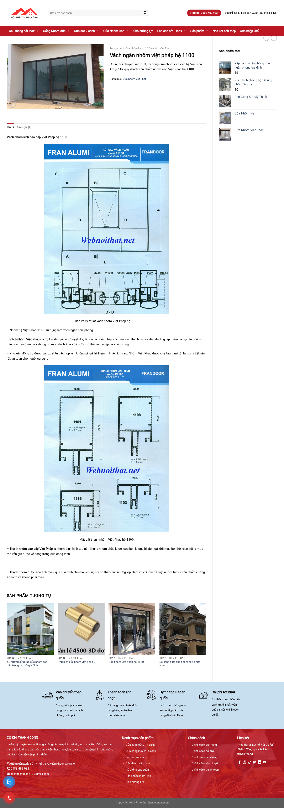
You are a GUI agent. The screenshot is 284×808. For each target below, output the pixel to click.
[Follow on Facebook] (239, 762)
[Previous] (7, 639)
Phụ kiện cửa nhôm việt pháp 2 (76, 661)
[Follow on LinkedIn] (259, 762)
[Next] (206, 639)
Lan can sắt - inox (169, 31)
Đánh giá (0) (24, 127)
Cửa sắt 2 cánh (84, 31)
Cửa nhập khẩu (250, 31)
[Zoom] (12, 104)
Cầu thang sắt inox (22, 31)
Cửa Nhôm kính (113, 31)
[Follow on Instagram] (244, 762)
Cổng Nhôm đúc (54, 31)
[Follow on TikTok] (249, 762)
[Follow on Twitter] (254, 762)
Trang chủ (116, 48)
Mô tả (10, 127)
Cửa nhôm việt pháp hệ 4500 (126, 661)
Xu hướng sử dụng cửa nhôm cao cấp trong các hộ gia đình (27, 663)
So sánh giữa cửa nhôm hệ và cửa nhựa (179, 663)
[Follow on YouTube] (264, 762)
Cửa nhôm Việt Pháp (159, 48)
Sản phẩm (197, 31)
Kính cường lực (143, 31)
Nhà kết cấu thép (224, 31)
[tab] (10, 127)
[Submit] (145, 13)
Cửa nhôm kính (134, 48)
